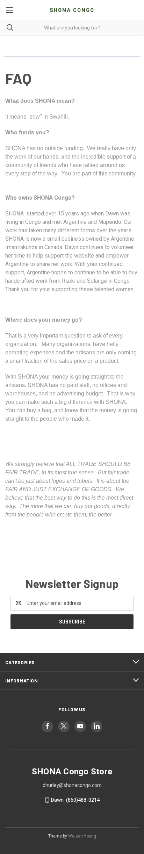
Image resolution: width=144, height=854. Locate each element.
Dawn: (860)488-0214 (75, 800)
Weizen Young (82, 836)
